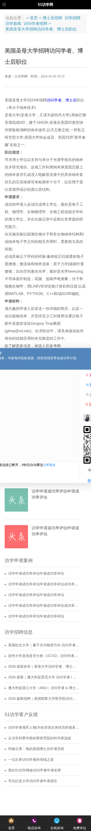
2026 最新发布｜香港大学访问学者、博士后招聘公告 (43, 666)
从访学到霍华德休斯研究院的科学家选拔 (39, 738)
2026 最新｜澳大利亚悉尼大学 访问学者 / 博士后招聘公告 (43, 677)
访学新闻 (13, 23)
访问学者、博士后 (62, 100)
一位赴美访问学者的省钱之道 (31, 759)
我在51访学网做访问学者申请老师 (34, 770)
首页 (34, 18)
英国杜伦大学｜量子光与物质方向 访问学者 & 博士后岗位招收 (43, 645)
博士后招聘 (52, 18)
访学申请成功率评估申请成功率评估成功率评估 (43, 584)
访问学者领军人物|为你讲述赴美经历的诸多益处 (43, 727)
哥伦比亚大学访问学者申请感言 (32, 781)
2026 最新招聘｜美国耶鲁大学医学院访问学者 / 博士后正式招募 (43, 698)
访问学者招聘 (35, 23)
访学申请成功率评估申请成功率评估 (36, 573)
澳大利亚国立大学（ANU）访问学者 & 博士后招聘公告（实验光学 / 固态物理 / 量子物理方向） (43, 688)
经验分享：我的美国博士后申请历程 (36, 749)
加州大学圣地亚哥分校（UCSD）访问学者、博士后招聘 (43, 656)
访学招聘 (72, 18)
